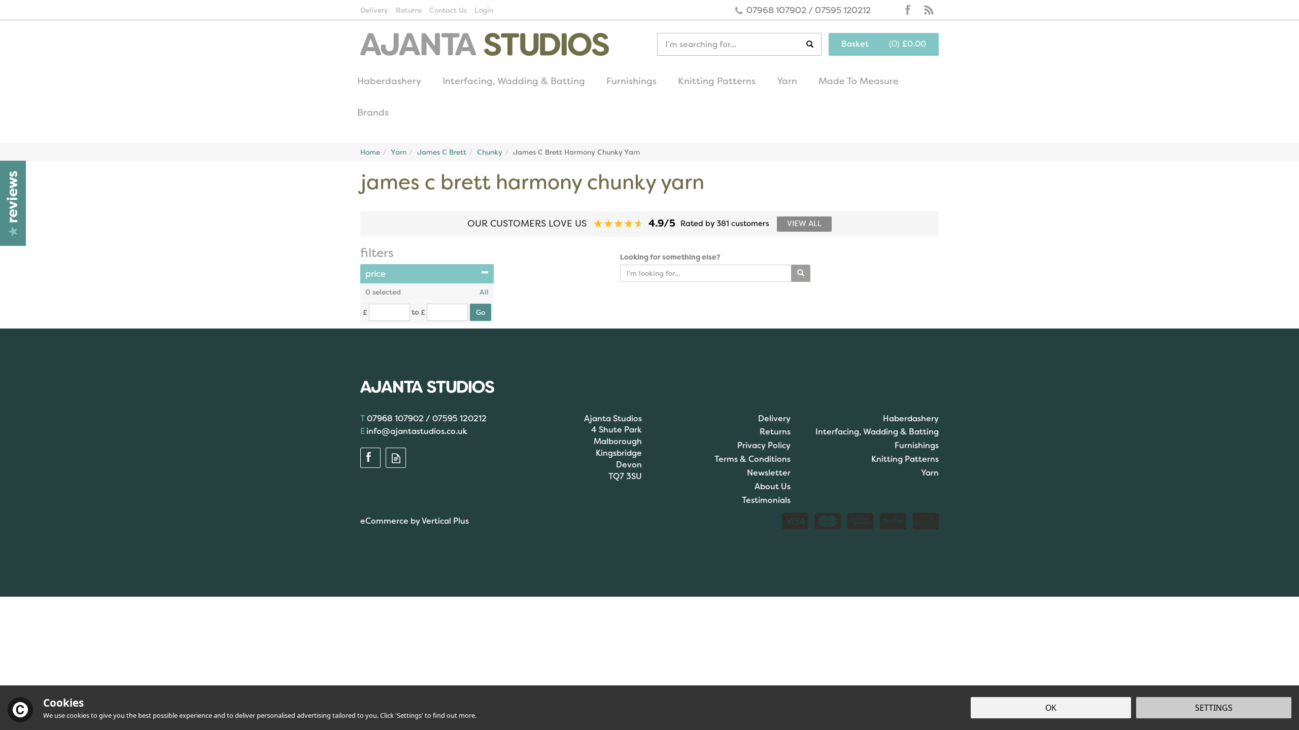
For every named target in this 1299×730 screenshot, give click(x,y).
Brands (373, 112)
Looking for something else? (670, 257)
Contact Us (448, 10)
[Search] (814, 44)
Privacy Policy (764, 445)
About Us (773, 486)
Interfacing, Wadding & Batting (877, 431)
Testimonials (766, 500)
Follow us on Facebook (908, 10)
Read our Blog (928, 10)
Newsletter (769, 472)
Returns (775, 431)
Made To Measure (858, 81)
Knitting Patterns (905, 459)
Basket (855, 44)
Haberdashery (911, 418)
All (484, 292)
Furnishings (917, 445)
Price (375, 273)
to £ (418, 312)
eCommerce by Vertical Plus (414, 521)
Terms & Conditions (752, 459)
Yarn (930, 472)
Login (483, 10)
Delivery (774, 418)
